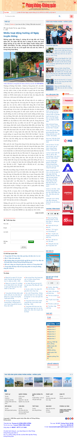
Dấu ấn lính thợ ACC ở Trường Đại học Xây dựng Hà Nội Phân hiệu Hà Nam (63, 81)
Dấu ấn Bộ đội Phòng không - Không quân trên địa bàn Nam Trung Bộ (52, 126)
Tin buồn (48, 412)
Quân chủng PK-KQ (37, 394)
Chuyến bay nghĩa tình (52, 45)
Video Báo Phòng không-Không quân (65, 411)
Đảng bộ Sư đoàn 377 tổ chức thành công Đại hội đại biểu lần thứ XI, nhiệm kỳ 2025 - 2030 (13, 279)
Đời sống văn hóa (23, 410)
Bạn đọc (49, 406)
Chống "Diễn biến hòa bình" (33, 24)
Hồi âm (48, 410)
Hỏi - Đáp (48, 400)
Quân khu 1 (52, 327)
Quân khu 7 (52, 338)
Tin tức (7, 24)
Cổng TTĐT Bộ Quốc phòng (52, 342)
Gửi (24, 247)
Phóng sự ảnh (64, 406)
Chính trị (12, 24)
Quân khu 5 (52, 336)
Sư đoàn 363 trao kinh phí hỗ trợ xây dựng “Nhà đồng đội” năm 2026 (33, 285)
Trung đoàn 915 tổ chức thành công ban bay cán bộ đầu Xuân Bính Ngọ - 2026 (33, 302)
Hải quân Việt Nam (52, 353)
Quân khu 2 (52, 329)
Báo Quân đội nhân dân (52, 346)
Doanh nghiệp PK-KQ (65, 398)
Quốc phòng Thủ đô (53, 357)
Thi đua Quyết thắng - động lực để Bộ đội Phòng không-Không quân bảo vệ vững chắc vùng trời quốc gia (52, 164)
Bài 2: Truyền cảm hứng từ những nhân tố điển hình (52, 235)
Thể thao (35, 406)
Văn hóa (21, 406)
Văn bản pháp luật (50, 398)
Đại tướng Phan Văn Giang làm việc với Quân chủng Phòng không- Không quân (33, 279)
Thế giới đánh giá (36, 399)
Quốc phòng (23, 394)
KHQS (20, 398)
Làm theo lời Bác (20, 24)
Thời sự (7, 21)
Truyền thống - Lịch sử (38, 397)
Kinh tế (62, 394)
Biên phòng (52, 350)
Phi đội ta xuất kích (53, 304)
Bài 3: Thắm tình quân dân (12, 258)
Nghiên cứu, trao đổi (24, 401)
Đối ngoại (8, 406)
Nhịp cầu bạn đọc (50, 408)
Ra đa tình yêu (22, 413)
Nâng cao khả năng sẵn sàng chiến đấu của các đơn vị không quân (63, 87)
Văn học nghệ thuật (24, 412)
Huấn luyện (22, 396)
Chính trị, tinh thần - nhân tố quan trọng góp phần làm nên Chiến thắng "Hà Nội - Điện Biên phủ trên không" (53, 192)
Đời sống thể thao (36, 410)
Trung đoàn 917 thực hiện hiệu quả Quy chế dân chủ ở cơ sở (22, 256)
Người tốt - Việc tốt (23, 400)
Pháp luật (49, 394)
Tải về (58, 288)
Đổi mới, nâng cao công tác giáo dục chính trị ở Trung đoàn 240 (23, 264)
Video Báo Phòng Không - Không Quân (59, 21)
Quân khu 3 (52, 331)
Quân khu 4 (52, 334)
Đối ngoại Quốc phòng (11, 410)
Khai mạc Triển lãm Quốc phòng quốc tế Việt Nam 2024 (53, 140)
